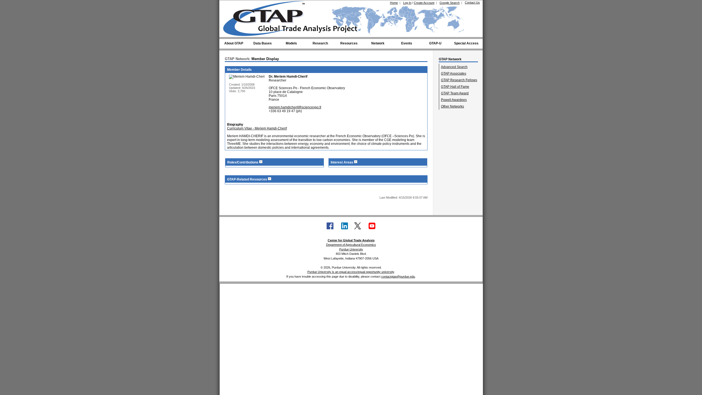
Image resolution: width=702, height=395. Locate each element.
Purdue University (351, 249)
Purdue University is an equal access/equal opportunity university (350, 271)
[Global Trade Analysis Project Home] (267, 17)
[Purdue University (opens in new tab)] (231, 5)
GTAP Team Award (455, 93)
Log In (407, 2)
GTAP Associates (453, 73)
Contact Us (472, 2)
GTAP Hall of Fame (455, 87)
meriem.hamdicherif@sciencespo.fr (295, 107)
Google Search (450, 2)
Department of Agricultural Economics (351, 244)
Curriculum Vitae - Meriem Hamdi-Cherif (257, 128)
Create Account (424, 2)
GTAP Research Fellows (459, 80)
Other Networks (452, 106)
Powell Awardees (454, 100)
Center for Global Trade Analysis (351, 240)
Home (394, 2)
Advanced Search (454, 67)
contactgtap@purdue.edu (398, 276)
